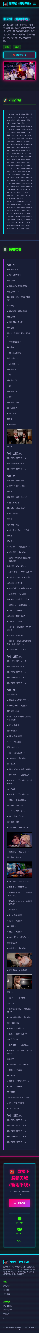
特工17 (6, 1314)
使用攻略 (6, 1290)
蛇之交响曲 (7, 1306)
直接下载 (6, 1294)
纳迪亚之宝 (7, 1310)
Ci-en (6, 1318)
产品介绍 (6, 1286)
